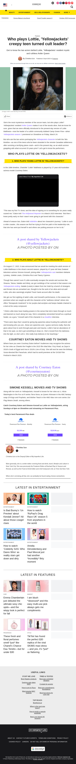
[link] (21, 420)
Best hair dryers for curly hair (46, 693)
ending (11, 286)
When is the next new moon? (37, 707)
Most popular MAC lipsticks (28, 692)
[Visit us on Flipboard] (72, 3)
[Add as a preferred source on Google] (38, 749)
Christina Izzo (30, 58)
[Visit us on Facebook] (60, 3)
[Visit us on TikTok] (69, 3)
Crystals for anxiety (46, 684)
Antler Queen (27, 125)
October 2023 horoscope (67, 18)
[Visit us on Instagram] (58, 3)
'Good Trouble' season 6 (44, 18)
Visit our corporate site (63, 757)
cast (48, 272)
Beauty (12, 12)
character (45, 139)
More (66, 12)
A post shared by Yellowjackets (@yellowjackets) (38, 241)
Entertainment (24, 12)
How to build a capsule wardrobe (37, 712)
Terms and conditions (47, 738)
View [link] (21, 435)
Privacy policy (62, 738)
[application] (38, 190)
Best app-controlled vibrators (46, 679)
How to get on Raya (29, 688)
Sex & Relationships (42, 12)
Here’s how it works (60, 63)
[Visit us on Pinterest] (66, 3)
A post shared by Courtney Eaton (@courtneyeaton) (38, 369)
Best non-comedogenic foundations (46, 688)
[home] (6, 12)
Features (37, 36)
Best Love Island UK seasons (37, 717)
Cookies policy (15, 742)
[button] (21, 429)
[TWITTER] (17, 450)
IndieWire (33, 221)
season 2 (12, 134)
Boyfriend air (37, 703)
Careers (25, 742)
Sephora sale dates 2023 (29, 683)
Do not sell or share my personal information (48, 742)
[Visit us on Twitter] (63, 3)
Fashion (57, 12)
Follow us (69, 116)
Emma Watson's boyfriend (22, 18)
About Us (11, 738)
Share (8, 116)
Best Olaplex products (28, 679)
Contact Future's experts (26, 738)
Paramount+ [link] (21, 439)
